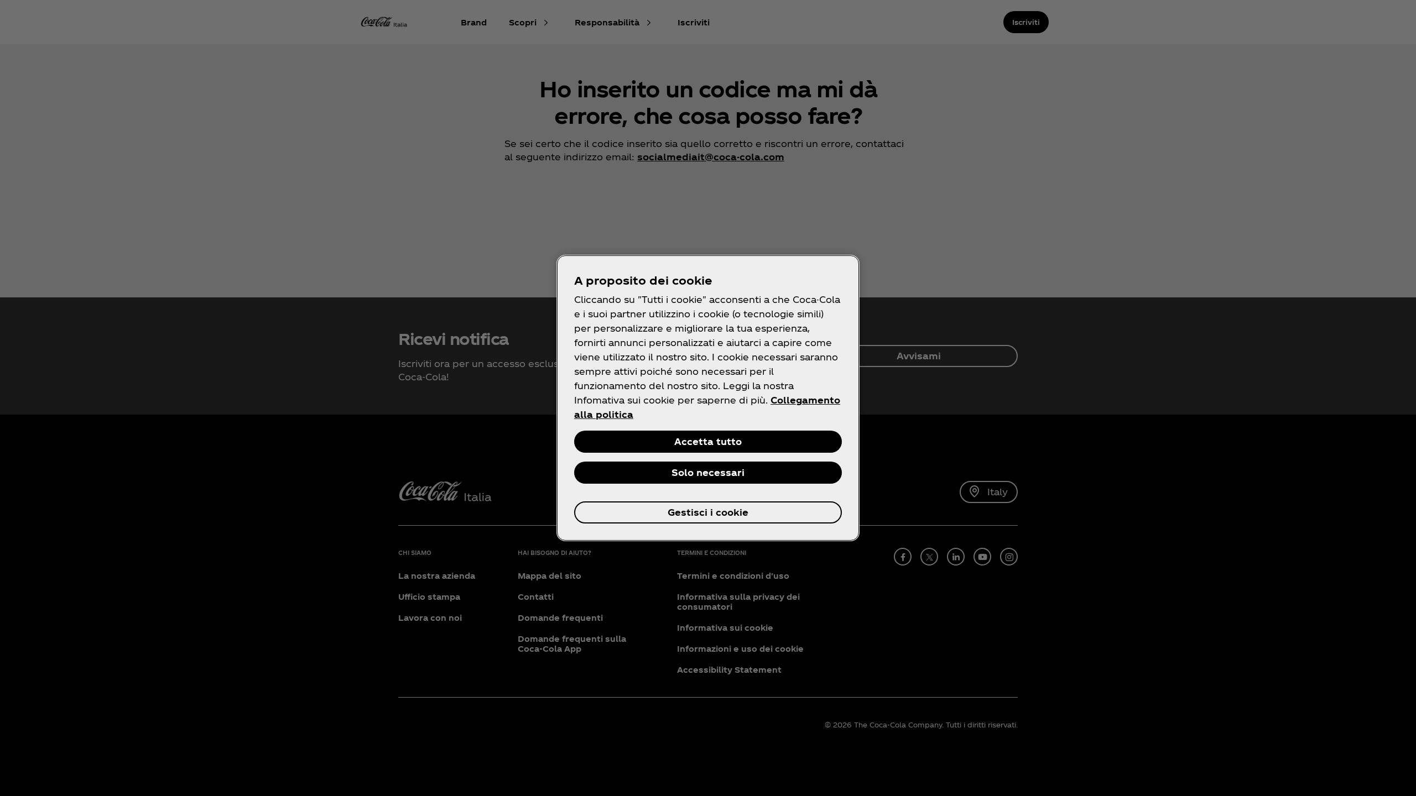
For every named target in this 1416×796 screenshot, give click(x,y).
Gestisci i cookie (708, 512)
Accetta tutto (708, 441)
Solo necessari (708, 472)
